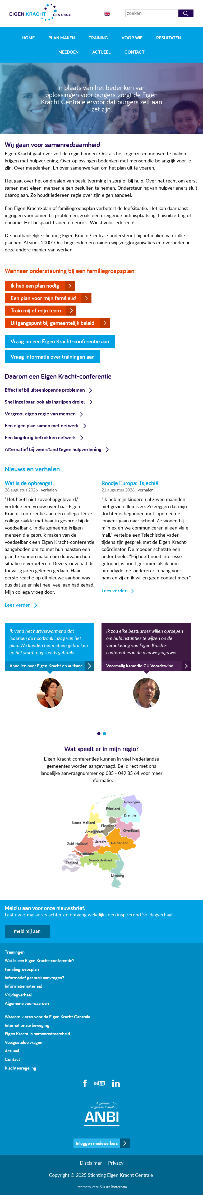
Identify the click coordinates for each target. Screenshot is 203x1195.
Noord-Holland (83, 822)
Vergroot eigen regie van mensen (40, 414)
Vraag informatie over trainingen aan (53, 356)
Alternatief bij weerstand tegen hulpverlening (53, 449)
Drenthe (130, 815)
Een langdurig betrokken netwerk (40, 437)
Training (98, 38)
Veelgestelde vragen (23, 1042)
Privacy (115, 1163)
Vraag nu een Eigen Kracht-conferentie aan (60, 341)
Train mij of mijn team (36, 310)
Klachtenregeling (20, 1068)
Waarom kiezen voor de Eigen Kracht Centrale (47, 1017)
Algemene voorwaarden (27, 1003)
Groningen (132, 802)
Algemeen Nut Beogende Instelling (101, 1114)
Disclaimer (91, 1163)
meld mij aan (27, 931)
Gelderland (119, 843)
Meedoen (68, 52)
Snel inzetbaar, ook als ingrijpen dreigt (45, 402)
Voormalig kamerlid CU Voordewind (139, 666)
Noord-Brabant (100, 860)
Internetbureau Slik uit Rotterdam (101, 1187)
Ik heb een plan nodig (35, 285)
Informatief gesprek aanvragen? (34, 977)
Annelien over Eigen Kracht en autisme (46, 666)
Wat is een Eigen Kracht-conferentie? (39, 960)
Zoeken (185, 13)
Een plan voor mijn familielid (43, 298)
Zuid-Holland (77, 843)
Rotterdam (85, 853)
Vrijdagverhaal (18, 995)
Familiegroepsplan (22, 969)
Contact (134, 52)
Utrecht (101, 841)
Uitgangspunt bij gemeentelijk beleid (52, 322)
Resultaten (168, 38)
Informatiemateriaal (23, 986)
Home (28, 38)
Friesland (113, 808)
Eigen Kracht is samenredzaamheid (37, 1033)
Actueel (101, 52)
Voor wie (132, 38)
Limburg (117, 875)
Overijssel (131, 830)
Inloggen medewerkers (97, 1143)
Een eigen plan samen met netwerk (42, 426)
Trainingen (15, 952)
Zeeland (72, 862)
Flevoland (108, 825)
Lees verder (17, 605)
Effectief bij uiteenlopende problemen (45, 390)
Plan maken (61, 38)
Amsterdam (94, 831)
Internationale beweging (27, 1025)
